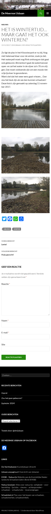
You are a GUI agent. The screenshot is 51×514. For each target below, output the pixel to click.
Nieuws (4, 25)
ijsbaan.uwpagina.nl (10, 472)
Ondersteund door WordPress (32, 510)
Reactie (5, 284)
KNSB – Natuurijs (9, 477)
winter (17, 229)
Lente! (8, 243)
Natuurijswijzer (8, 485)
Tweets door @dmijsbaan (12, 430)
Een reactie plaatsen (31, 45)
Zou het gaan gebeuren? (11, 398)
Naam (4, 320)
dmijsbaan (16, 45)
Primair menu (47, 13)
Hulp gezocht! (9, 253)
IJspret (4, 393)
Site (3, 344)
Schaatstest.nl (7, 495)
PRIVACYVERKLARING (10, 510)
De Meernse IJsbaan (12, 13)
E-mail (5, 332)
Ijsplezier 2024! (8, 403)
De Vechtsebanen (9, 467)
